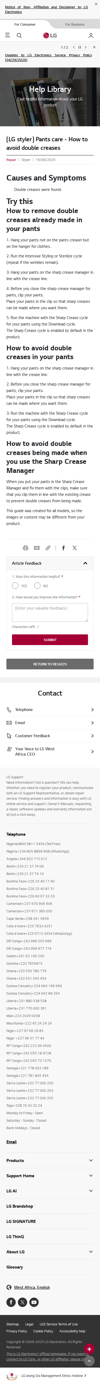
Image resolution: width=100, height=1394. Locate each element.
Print (25, 548)
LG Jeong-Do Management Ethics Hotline (52, 1375)
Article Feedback (27, 563)
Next (86, 47)
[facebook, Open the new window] (63, 548)
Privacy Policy (16, 1331)
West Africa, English (32, 1287)
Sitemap (12, 1324)
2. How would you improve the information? (46, 597)
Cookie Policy (43, 1331)
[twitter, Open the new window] (74, 548)
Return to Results (50, 664)
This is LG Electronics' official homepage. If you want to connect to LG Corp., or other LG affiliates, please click (47, 1356)
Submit (50, 639)
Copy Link (48, 548)
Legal (29, 1324)
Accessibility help (72, 1331)
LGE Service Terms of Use (59, 1324)
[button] (50, 1175)
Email (36, 548)
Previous (74, 47)
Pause (80, 47)
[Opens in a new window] (11, 1302)
